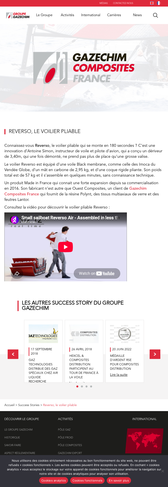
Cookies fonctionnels (87, 480)
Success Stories (28, 405)
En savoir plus (119, 480)
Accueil (9, 405)
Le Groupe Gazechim (18, 430)
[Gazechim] (17, 15)
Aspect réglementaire (19, 453)
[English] (152, 3)
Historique (12, 437)
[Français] (159, 3)
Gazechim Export (70, 453)
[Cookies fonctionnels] (162, 471)
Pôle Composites (70, 445)
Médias (104, 3)
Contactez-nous (123, 3)
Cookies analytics (53, 480)
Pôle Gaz (64, 430)
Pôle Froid (65, 437)
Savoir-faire (12, 445)
